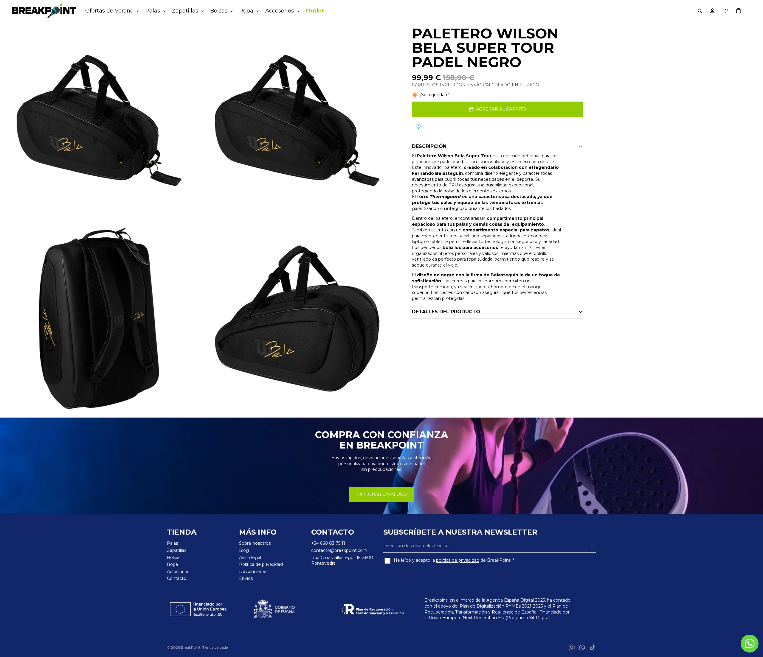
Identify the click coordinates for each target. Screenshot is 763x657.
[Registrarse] (591, 546)
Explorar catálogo (381, 494)
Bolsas (173, 557)
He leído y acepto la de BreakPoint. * (454, 560)
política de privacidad (457, 560)
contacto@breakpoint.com (339, 550)
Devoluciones (253, 571)
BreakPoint (191, 647)
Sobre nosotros (255, 543)
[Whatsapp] (582, 647)
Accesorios (178, 571)
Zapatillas (176, 550)
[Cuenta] (712, 10)
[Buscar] (699, 10)
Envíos (246, 578)
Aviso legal (250, 557)
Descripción (429, 146)
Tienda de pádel (215, 647)
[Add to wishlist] (418, 127)
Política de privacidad (261, 564)
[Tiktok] (592, 647)
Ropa (172, 564)
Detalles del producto (446, 312)
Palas (172, 543)
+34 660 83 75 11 (328, 543)
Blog (244, 550)
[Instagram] (571, 647)
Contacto (176, 578)
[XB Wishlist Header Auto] (725, 10)
